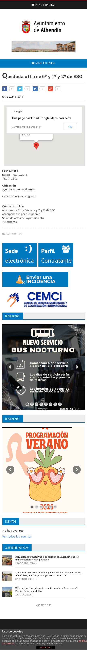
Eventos (26, 134)
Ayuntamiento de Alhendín (19, 189)
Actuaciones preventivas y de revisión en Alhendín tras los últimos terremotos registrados (47, 558)
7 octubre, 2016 (13, 96)
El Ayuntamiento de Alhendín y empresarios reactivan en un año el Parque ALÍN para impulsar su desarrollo (48, 574)
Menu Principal (45, 5)
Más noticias (43, 605)
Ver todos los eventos (17, 536)
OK (70, 126)
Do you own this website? (26, 127)
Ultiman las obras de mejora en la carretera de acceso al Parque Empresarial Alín (46, 589)
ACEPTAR (45, 647)
